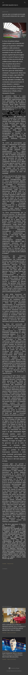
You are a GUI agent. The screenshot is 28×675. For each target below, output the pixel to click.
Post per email (10, 563)
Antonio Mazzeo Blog (10, 5)
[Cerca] (25, 2)
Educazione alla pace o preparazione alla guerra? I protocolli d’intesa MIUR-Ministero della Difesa (13, 627)
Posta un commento (11, 632)
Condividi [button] (4, 563)
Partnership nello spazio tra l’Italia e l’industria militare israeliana (12, 655)
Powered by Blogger (15, 668)
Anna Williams (18, 670)
